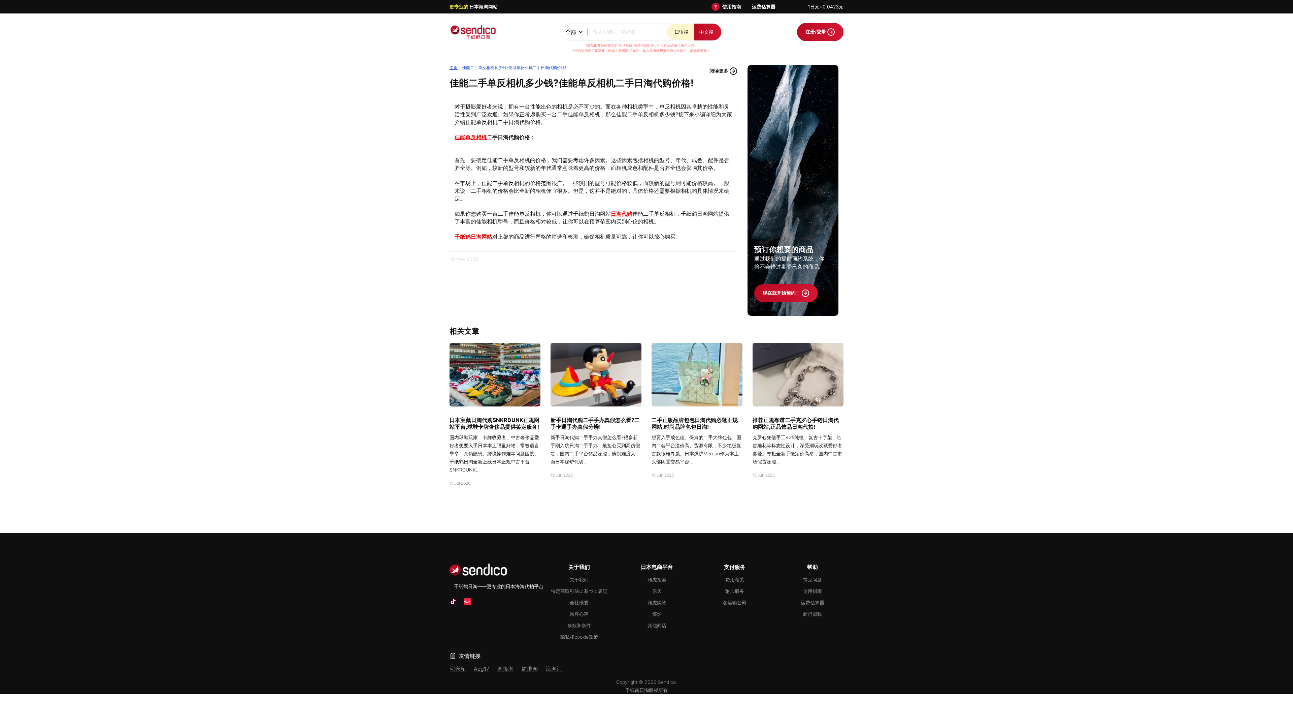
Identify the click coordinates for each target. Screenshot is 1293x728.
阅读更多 (719, 70)
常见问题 (812, 579)
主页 (454, 67)
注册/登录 (816, 31)
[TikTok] (453, 601)
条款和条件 (579, 625)
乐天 (657, 591)
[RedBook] (467, 601)
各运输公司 (735, 602)
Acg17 (481, 668)
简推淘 (530, 668)
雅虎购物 (657, 602)
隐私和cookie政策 (579, 637)
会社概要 (579, 602)
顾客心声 (579, 614)
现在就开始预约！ (782, 293)
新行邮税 (812, 614)
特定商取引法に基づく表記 (579, 591)
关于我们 (579, 579)
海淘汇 (554, 668)
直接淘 (505, 668)
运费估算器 (763, 6)
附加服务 (734, 591)
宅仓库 (458, 668)
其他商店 (657, 625)
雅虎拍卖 (657, 579)
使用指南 (731, 6)
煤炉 (657, 614)
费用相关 (734, 579)
